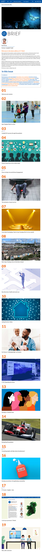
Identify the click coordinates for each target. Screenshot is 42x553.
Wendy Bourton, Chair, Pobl (13, 84)
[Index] (7, 1)
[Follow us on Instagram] (39, 1)
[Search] (32, 1)
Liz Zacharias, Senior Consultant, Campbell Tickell (18, 80)
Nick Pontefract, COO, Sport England (9, 76)
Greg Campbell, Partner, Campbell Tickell (9, 85)
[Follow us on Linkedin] (35, 1)
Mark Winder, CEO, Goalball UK (23, 76)
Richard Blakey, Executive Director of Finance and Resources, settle (21, 78)
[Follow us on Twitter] (37, 1)
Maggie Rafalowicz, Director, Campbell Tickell (21, 79)
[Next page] (39, 549)
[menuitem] (17, 1)
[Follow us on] (40, 1)
